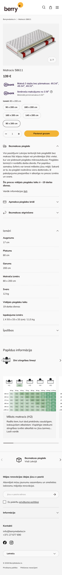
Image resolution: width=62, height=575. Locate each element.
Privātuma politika (10, 568)
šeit (25, 191)
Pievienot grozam (41, 133)
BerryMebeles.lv (15, 563)
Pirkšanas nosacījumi (28, 568)
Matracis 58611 (24, 19)
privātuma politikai (29, 502)
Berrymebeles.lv (9, 19)
